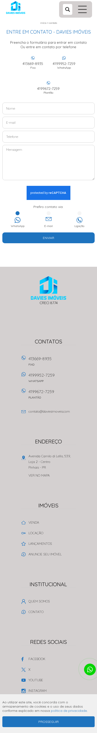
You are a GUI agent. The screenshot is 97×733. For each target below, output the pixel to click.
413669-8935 (33, 65)
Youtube (35, 680)
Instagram (37, 691)
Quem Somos (39, 601)
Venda (33, 522)
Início (43, 22)
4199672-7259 (48, 90)
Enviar (48, 238)
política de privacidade (69, 711)
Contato (53, 22)
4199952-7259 (64, 65)
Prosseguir (48, 722)
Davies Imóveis (48, 288)
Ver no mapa (39, 475)
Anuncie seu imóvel (45, 554)
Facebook (36, 659)
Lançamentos (40, 544)
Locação (35, 533)
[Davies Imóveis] (24, 7)
